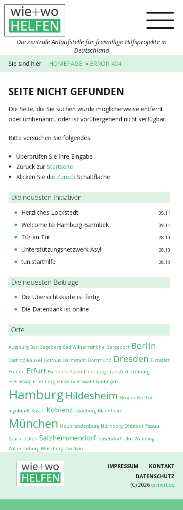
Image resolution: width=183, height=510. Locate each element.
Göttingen (107, 381)
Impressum (123, 466)
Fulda (63, 381)
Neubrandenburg (79, 426)
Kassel (38, 411)
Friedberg (44, 381)
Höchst (144, 398)
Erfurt (36, 370)
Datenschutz (155, 476)
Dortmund (100, 360)
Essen (76, 372)
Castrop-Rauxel (25, 360)
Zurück (66, 177)
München (33, 423)
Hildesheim (92, 395)
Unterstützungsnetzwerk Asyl (61, 249)
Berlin (143, 345)
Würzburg (52, 448)
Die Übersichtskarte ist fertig (60, 297)
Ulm (128, 439)
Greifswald (82, 381)
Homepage (65, 63)
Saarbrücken (23, 439)
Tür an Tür (35, 237)
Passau (152, 426)
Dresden (131, 358)
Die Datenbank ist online (55, 309)
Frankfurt (118, 372)
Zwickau (74, 448)
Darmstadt (74, 360)
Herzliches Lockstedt (49, 212)
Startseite (60, 167)
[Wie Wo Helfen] (34, 18)
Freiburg (139, 372)
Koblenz (59, 410)
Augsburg (19, 347)
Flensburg (95, 372)
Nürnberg (112, 426)
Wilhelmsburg (24, 448)
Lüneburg (85, 411)
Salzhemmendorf (67, 438)
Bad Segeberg (45, 347)
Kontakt (161, 466)
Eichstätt (160, 360)
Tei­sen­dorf (110, 439)
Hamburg (36, 394)
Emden (17, 372)
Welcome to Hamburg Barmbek (65, 225)
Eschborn (58, 372)
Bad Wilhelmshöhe (84, 347)
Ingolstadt (19, 411)
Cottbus (52, 360)
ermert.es (162, 484)
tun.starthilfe (38, 262)
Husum (127, 398)
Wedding (144, 439)
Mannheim (110, 411)
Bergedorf (117, 347)
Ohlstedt (133, 426)
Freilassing (20, 381)
